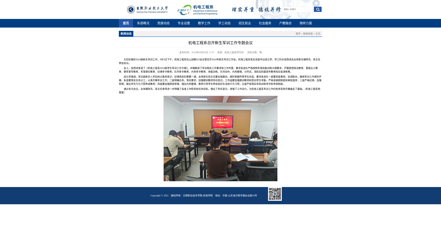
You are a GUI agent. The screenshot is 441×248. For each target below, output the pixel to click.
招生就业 (245, 23)
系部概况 (143, 23)
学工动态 (224, 23)
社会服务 (265, 23)
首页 (126, 23)
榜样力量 (306, 23)
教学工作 (204, 23)
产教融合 (285, 23)
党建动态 (163, 23)
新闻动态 (308, 33)
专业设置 (184, 23)
